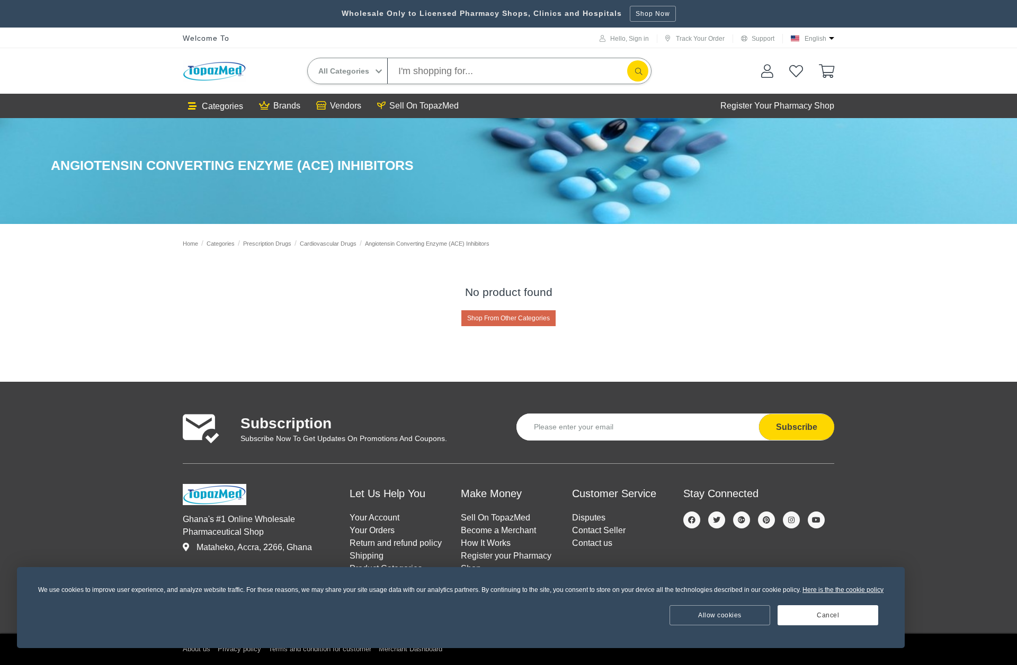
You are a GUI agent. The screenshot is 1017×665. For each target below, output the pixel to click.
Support (763, 38)
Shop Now (653, 13)
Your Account (374, 517)
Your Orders (372, 530)
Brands (286, 105)
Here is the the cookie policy (843, 590)
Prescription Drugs (267, 243)
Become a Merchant (498, 530)
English (815, 38)
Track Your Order (700, 38)
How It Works (486, 542)
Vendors (345, 105)
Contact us (592, 542)
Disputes (588, 517)
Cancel (828, 615)
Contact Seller (599, 530)
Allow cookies (720, 615)
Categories (222, 106)
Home (190, 243)
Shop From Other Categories (508, 318)
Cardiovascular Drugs (328, 243)
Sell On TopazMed (424, 105)
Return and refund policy (396, 542)
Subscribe (796, 427)
